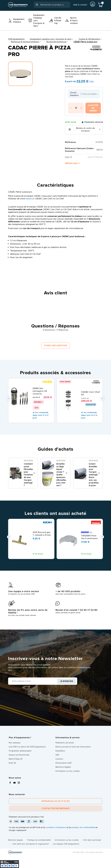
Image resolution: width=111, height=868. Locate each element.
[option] (31, 400)
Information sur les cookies (68, 771)
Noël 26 (12, 763)
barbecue (30, 198)
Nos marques (15, 742)
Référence (70, 142)
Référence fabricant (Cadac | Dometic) (79, 149)
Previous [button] (8, 398)
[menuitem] (16, 20)
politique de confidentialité (83, 827)
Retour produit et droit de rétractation (73, 747)
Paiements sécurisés (65, 742)
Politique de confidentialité (39, 840)
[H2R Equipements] (18, 5)
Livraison (59, 759)
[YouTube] (14, 783)
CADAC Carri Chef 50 (90, 393)
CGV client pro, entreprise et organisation (30, 844)
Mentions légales (63, 767)
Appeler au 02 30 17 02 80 (55, 801)
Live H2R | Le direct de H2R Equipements (27, 747)
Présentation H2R (63, 763)
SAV (57, 755)
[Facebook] (10, 783)
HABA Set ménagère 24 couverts (40, 391)
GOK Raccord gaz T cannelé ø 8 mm (42, 533)
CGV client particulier (92, 840)
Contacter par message (56, 808)
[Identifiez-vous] (92, 4)
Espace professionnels (19, 755)
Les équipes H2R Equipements (66, 844)
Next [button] (102, 398)
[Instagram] (18, 783)
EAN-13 (68, 157)
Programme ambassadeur (20, 751)
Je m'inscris (66, 681)
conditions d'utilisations (56, 827)
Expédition (60, 751)
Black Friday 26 (15, 759)
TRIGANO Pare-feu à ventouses (89, 537)
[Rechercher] (37, 5)
